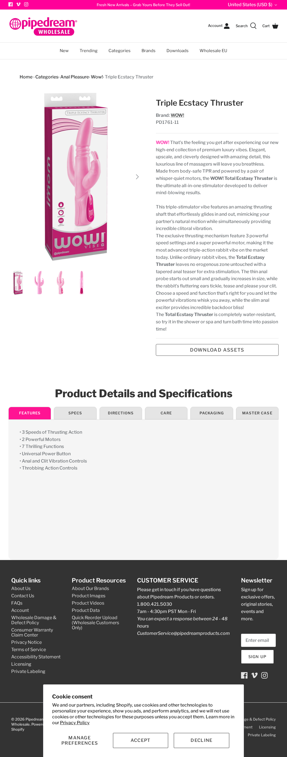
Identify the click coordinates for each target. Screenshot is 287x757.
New (64, 50)
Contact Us (22, 595)
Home (26, 77)
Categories (117, 48)
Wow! (97, 77)
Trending (89, 50)
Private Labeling (28, 671)
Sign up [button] (257, 656)
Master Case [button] (257, 413)
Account (20, 610)
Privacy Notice (26, 642)
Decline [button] (201, 740)
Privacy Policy (75, 722)
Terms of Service (28, 649)
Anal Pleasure (74, 77)
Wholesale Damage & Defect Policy (33, 620)
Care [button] (166, 413)
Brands (149, 50)
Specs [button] (75, 413)
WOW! (177, 115)
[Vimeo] (18, 4)
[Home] (43, 26)
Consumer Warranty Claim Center (32, 632)
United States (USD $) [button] (250, 4)
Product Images (88, 595)
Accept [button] (141, 740)
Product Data (86, 610)
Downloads (177, 50)
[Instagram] (26, 4)
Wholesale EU (213, 50)
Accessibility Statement (36, 657)
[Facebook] (244, 675)
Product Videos (88, 603)
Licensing (21, 664)
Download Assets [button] (217, 350)
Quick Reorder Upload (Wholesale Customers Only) (95, 622)
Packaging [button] (212, 413)
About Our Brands (90, 588)
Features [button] (30, 413)
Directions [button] (121, 413)
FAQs (16, 603)
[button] (79, 740)
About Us (21, 588)
